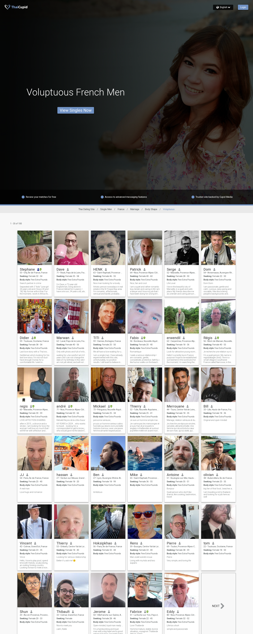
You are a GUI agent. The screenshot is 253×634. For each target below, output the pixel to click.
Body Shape (151, 209)
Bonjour (170, 488)
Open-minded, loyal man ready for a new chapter (108, 625)
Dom (207, 269)
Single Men (106, 209)
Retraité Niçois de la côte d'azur (71, 420)
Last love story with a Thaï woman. (34, 351)
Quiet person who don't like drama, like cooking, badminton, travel (181, 494)
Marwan (63, 338)
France (121, 209)
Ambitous (97, 492)
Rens (134, 543)
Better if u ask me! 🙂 (66, 560)
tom (207, 543)
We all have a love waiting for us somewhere (108, 351)
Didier (24, 338)
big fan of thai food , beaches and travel (218, 488)
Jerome (99, 612)
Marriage (134, 209)
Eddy (171, 612)
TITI (96, 338)
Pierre (171, 543)
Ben (96, 475)
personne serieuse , (102, 420)
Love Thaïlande (137, 625)
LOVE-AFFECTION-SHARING (33, 420)
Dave (60, 269)
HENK (97, 269)
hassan (62, 475)
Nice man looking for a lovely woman (108, 283)
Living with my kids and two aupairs (142, 561)
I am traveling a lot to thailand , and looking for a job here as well (217, 494)
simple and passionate (177, 629)
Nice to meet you (64, 625)
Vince (22, 557)
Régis (208, 338)
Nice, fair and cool (138, 283)
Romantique (135, 351)
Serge (171, 269)
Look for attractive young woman (181, 351)
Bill (206, 406)
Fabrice (136, 612)
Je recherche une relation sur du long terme (218, 351)
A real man (25, 488)
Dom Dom (208, 283)
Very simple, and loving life (179, 560)
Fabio (134, 338)
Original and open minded (215, 420)
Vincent (26, 543)
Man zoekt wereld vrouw (141, 557)
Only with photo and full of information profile (71, 351)
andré (61, 406)
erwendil (173, 338)
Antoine (173, 475)
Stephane (27, 269)
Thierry (135, 406)
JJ (22, 475)
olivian (209, 475)
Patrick (135, 269)
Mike (134, 475)
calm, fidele (62, 629)
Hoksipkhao (102, 543)
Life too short (173, 625)
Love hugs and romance (31, 492)
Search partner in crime (30, 283)
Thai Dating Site (86, 209)
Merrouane (175, 406)
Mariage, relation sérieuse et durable (181, 420)
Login (243, 7)
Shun (24, 612)
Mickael (99, 406)
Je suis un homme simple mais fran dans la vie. (145, 420)
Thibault (63, 612)
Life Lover (171, 283)
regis (24, 406)
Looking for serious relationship (71, 557)
